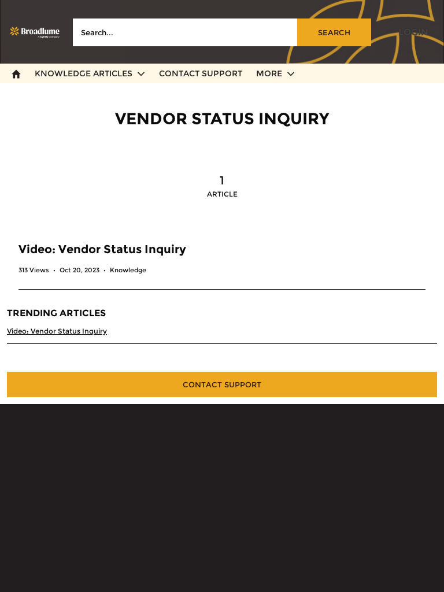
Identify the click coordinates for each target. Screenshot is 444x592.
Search (334, 32)
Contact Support (222, 384)
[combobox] (222, 32)
